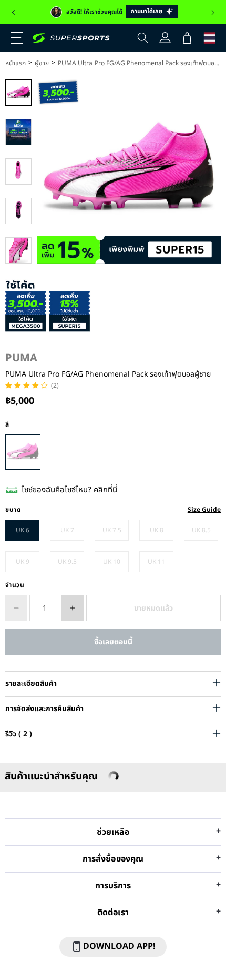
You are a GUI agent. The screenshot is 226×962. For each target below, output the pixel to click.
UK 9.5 (67, 561)
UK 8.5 (201, 530)
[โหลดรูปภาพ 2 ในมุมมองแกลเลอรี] (18, 132)
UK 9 (22, 561)
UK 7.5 (111, 530)
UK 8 (156, 530)
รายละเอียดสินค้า (31, 683)
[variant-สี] (22, 452)
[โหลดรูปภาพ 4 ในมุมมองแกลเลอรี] (18, 211)
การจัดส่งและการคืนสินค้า (44, 708)
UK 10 (111, 561)
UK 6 (22, 530)
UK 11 (156, 561)
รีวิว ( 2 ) (18, 734)
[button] (13, 12)
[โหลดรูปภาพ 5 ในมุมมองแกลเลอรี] (18, 250)
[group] (113, 12)
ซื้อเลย (113, 641)
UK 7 (67, 530)
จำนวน (15, 585)
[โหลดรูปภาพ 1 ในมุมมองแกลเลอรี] (18, 92)
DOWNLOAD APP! (119, 946)
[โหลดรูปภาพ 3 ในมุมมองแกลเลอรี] (18, 171)
